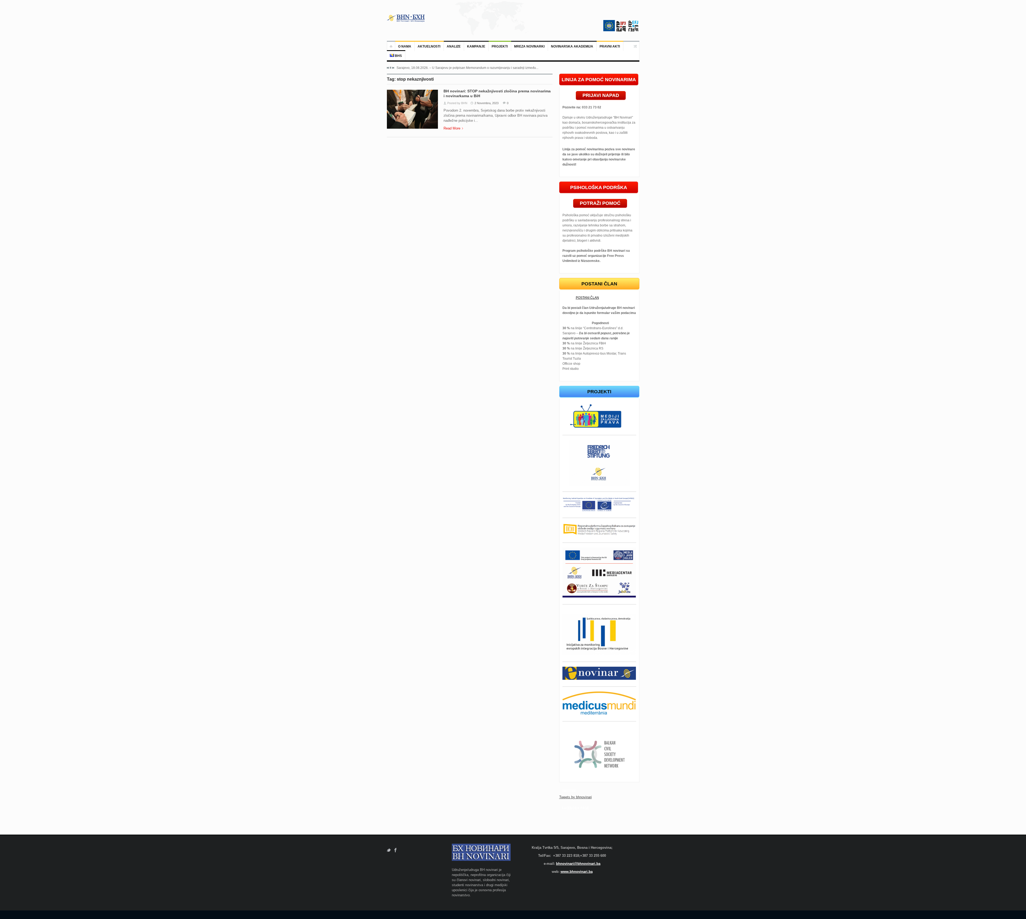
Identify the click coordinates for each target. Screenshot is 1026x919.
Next (393, 68)
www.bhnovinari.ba (577, 872)
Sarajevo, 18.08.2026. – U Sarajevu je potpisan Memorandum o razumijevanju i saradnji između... (467, 68)
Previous (388, 68)
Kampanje (476, 46)
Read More (452, 128)
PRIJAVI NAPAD (600, 95)
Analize (454, 46)
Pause (390, 68)
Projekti (500, 46)
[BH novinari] (406, 18)
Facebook (395, 850)
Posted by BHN (457, 103)
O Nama (404, 46)
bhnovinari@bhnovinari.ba (578, 864)
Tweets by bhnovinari (575, 797)
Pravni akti (610, 46)
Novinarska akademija (572, 46)
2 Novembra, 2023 (487, 103)
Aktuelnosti (429, 46)
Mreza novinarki (529, 46)
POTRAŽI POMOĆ (600, 203)
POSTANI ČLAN (587, 298)
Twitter (388, 850)
